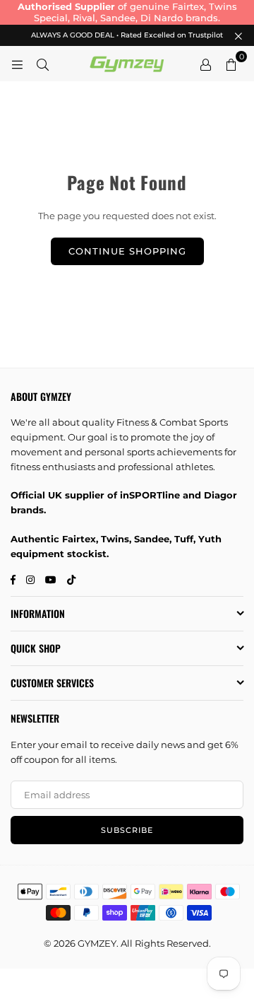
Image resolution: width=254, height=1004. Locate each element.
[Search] (42, 63)
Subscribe (127, 830)
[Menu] (17, 63)
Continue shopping (127, 251)
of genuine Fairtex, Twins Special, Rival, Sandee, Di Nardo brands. (127, 12)
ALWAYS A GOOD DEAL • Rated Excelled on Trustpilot (127, 35)
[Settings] (205, 63)
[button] (230, 63)
